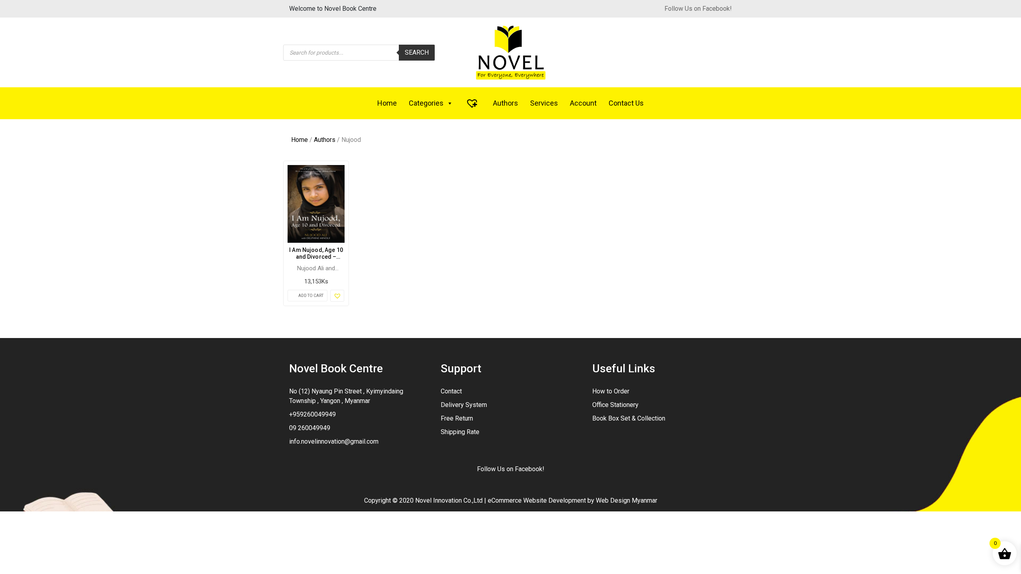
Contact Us (626, 103)
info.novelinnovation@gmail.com (333, 441)
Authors (505, 103)
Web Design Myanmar (626, 500)
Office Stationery (615, 405)
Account (583, 103)
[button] (337, 296)
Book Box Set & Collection (628, 418)
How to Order (610, 391)
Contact (451, 391)
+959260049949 (312, 414)
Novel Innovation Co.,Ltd (449, 500)
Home (387, 103)
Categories (426, 103)
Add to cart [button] (310, 295)
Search (417, 52)
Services (544, 103)
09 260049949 (309, 428)
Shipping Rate (460, 432)
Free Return (457, 418)
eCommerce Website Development (537, 500)
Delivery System (464, 405)
